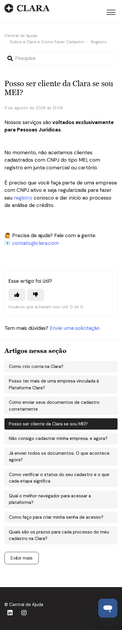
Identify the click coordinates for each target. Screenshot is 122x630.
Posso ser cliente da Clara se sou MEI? (48, 424)
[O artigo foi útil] (16, 295)
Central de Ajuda (20, 35)
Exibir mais (22, 558)
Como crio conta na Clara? (36, 366)
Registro (99, 41)
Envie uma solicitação (74, 328)
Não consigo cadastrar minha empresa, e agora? (58, 438)
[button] (111, 11)
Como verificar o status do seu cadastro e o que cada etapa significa (59, 478)
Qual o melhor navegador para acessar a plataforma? (50, 499)
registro (23, 198)
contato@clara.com (35, 243)
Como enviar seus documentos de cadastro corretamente (54, 405)
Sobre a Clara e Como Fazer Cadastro (47, 41)
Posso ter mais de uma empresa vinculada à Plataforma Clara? (54, 384)
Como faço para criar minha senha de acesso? (56, 517)
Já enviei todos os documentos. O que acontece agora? (59, 456)
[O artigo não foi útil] (35, 295)
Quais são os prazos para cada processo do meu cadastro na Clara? (59, 535)
